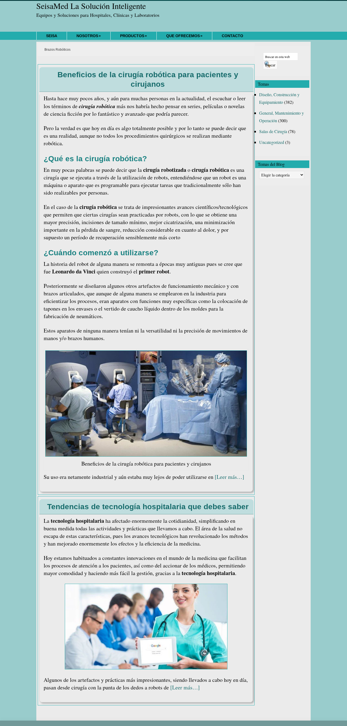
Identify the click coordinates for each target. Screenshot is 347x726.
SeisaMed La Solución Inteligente (91, 5)
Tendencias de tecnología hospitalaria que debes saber (148, 506)
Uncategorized (271, 142)
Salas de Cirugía (273, 131)
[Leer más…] (229, 476)
